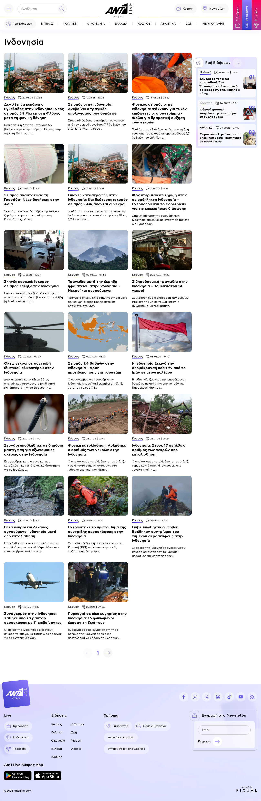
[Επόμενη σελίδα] (108, 653)
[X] (206, 697)
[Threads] (218, 697)
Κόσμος (56, 757)
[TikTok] (229, 697)
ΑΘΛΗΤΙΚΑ (168, 23)
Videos (76, 740)
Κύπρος (56, 724)
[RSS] (252, 697)
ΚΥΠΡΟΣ (47, 23)
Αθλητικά (77, 724)
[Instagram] (195, 697)
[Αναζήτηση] (62, 9)
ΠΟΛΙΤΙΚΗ (70, 23)
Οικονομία (58, 740)
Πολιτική (56, 732)
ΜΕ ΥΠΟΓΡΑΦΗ (213, 23)
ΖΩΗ (189, 23)
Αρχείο (76, 748)
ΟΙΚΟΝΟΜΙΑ (96, 23)
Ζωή (74, 732)
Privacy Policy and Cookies (126, 748)
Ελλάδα (56, 748)
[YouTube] (241, 697)
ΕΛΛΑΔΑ (121, 23)
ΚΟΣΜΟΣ (144, 23)
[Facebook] (183, 697)
